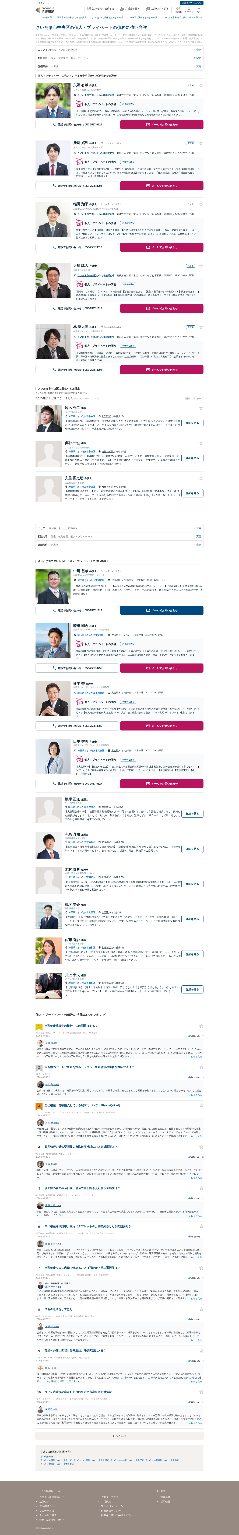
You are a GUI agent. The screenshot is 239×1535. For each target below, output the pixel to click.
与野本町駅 (108, 451)
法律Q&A (44, 1501)
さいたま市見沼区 (100, 1460)
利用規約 (106, 1501)
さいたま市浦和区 (95, 580)
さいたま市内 (47, 1456)
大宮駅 (115, 635)
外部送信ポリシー (111, 1510)
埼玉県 (71, 416)
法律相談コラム (48, 1506)
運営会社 (165, 1497)
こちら (96, 398)
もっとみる (119, 1435)
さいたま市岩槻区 (65, 1464)
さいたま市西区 (48, 1460)
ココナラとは (46, 1510)
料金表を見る (128, 104)
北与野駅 (106, 416)
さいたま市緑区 (48, 1464)
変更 (198, 49)
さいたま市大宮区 (95, 635)
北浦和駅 (116, 580)
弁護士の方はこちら (191, 2)
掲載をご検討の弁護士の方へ (117, 1515)
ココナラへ (43, 3)
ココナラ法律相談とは (51, 1497)
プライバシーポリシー (113, 1506)
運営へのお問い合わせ (51, 1519)
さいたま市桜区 (136, 1460)
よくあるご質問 (48, 1515)
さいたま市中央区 (87, 95)
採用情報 (165, 1501)
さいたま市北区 (64, 1460)
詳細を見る (192, 422)
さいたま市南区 (171, 1460)
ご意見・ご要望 (109, 1497)
